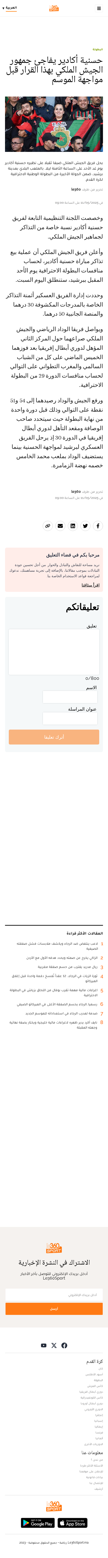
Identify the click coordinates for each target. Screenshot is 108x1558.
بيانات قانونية (94, 1477)
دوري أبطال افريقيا (91, 1391)
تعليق (92, 626)
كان (100, 1368)
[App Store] (73, 1522)
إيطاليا (99, 1426)
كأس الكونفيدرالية (92, 1397)
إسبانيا (98, 1421)
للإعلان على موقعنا (91, 1471)
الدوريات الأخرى (93, 1444)
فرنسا (99, 1432)
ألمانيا (99, 1438)
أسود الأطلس (94, 1374)
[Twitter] (54, 1345)
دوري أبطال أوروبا (92, 1403)
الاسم (91, 687)
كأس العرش (95, 1386)
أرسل (54, 1309)
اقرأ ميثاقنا (90, 585)
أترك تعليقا (54, 737)
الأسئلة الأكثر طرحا (91, 1465)
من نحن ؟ (97, 1459)
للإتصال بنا (96, 1483)
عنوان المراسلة (82, 709)
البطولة (98, 49)
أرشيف (98, 1489)
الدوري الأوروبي (93, 1409)
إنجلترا (99, 1415)
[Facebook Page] (64, 1345)
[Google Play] (38, 1522)
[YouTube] (44, 1345)
